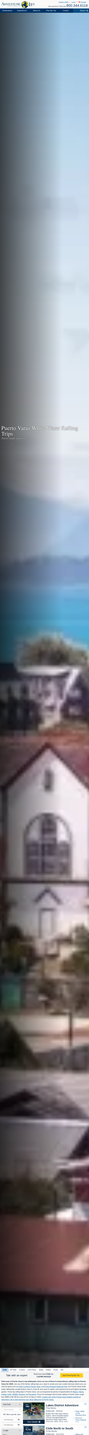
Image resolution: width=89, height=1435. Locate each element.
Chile (5, 1370)
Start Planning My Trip (70, 1375)
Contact (66, 10)
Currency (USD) (63, 2)
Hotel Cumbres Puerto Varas (30, 1387)
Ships (41, 1370)
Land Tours (32, 1370)
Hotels (48, 1370)
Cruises (22, 1370)
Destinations (7, 10)
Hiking (81, 1392)
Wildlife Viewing (18, 1394)
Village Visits (6, 1394)
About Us (36, 10)
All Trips (13, 1370)
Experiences (22, 10)
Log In (74, 2)
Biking (75, 1392)
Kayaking (32, 1394)
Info (62, 1370)
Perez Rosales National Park (56, 1387)
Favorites (83, 2)
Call (44, 1377)
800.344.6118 (77, 5)
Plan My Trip (51, 10)
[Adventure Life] (18, 4)
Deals (55, 1370)
